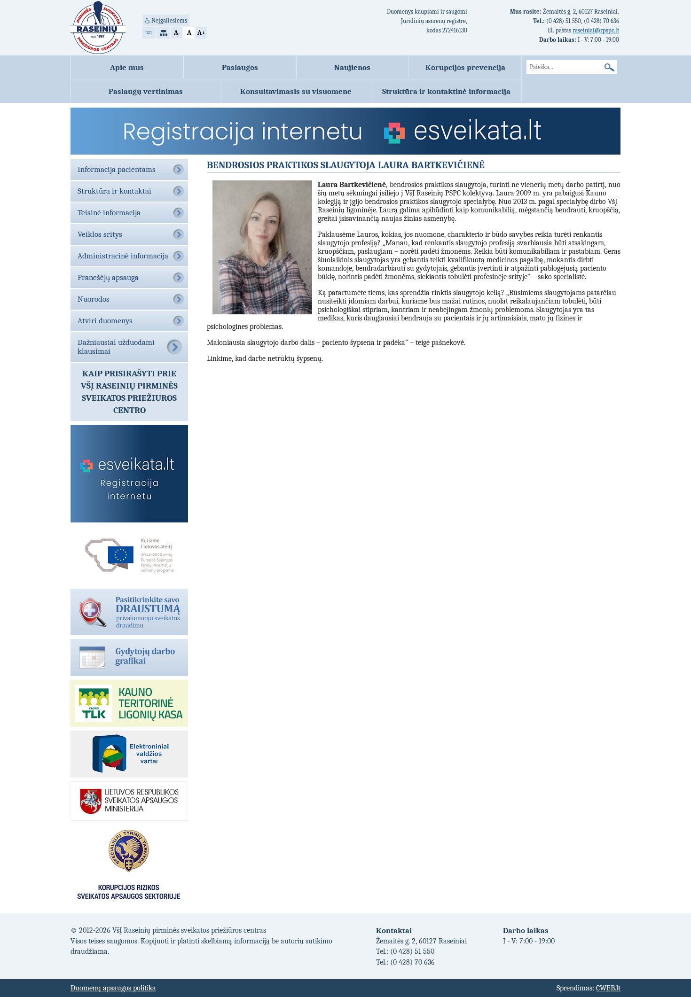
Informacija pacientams (117, 169)
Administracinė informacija (123, 255)
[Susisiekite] (149, 33)
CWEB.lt (608, 988)
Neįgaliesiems (169, 20)
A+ (201, 33)
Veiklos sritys (100, 234)
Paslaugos (240, 67)
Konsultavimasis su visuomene (296, 91)
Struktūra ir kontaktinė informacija (446, 91)
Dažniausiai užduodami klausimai (116, 347)
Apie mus (127, 67)
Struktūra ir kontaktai (114, 191)
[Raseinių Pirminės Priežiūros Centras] (98, 27)
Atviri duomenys (105, 320)
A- (177, 33)
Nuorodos (94, 299)
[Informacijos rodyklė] (163, 33)
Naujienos (352, 67)
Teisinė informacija (109, 212)
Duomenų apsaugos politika (113, 988)
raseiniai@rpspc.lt (596, 30)
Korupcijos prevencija (465, 67)
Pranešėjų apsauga (108, 277)
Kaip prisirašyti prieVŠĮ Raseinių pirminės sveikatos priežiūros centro (129, 391)
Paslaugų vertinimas (146, 91)
